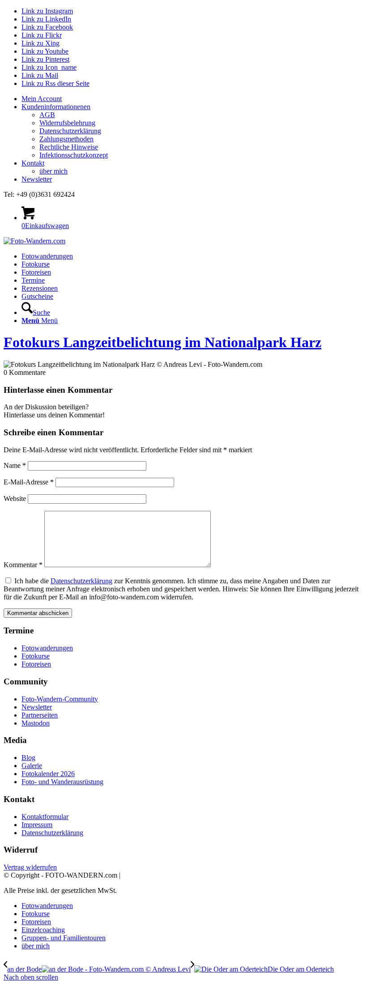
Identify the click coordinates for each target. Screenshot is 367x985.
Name (15, 465)
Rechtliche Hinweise (68, 147)
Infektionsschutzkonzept (73, 155)
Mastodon (35, 723)
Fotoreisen (36, 664)
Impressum (36, 824)
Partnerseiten (39, 715)
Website (15, 498)
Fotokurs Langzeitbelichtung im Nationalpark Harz (162, 342)
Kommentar (23, 565)
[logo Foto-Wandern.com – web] (34, 241)
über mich (53, 171)
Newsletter (36, 179)
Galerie (31, 765)
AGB (47, 115)
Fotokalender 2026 (48, 773)
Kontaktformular (44, 816)
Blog (28, 757)
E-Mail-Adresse (29, 482)
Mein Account (41, 98)
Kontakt (32, 163)
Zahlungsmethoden (66, 139)
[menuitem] (192, 99)
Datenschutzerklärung (70, 131)
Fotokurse (35, 656)
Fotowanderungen (47, 648)
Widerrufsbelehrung (67, 123)
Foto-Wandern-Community (59, 699)
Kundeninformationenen (55, 106)
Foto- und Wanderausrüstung (62, 781)
